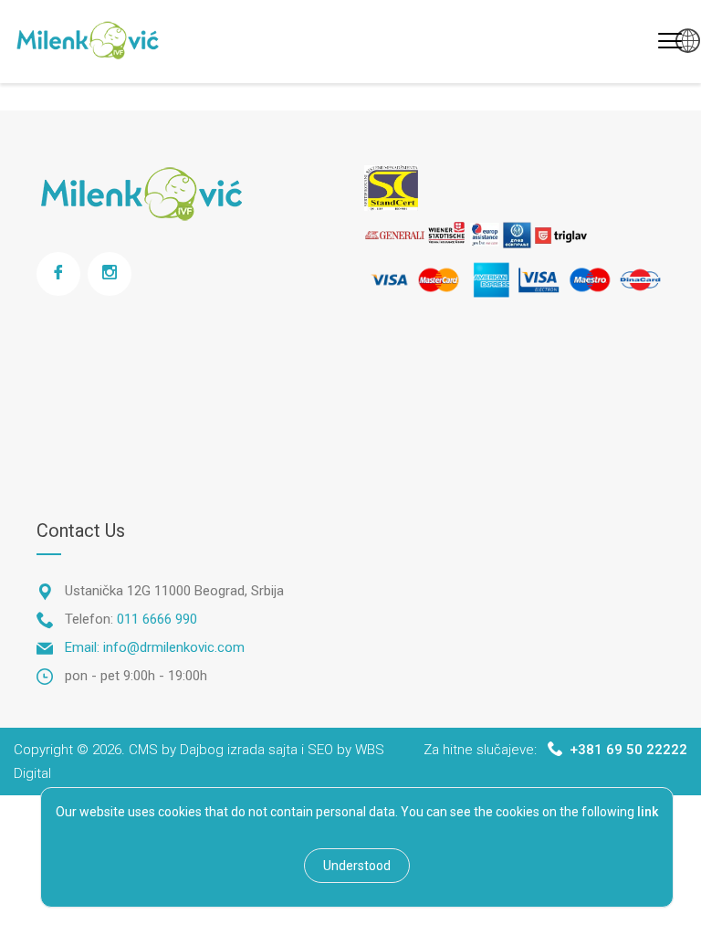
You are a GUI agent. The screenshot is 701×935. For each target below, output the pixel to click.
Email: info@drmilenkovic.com (155, 647)
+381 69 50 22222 (628, 749)
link (647, 811)
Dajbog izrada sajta (239, 749)
